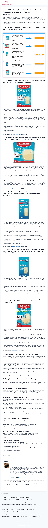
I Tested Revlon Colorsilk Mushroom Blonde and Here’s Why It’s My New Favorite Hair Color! (17, 494)
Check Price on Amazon (39, 45)
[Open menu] (46, 2)
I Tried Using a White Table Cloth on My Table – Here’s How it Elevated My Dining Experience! (18, 484)
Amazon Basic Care (8, 192)
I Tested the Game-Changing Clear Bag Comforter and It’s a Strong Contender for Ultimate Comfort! (19, 504)
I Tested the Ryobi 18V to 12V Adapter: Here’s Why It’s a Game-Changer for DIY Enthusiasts (17, 502)
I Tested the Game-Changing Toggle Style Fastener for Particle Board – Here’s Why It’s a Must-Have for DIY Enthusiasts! (22, 516)
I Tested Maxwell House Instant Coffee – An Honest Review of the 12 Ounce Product (16, 497)
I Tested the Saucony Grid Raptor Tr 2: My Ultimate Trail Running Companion (14, 506)
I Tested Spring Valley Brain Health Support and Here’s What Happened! (13, 511)
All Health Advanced (9, 80)
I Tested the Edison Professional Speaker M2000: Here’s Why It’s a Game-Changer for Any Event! (18, 499)
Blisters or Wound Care (32, 139)
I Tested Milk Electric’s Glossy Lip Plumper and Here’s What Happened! (15, 486)
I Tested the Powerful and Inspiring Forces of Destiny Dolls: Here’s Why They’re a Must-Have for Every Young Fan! (21, 483)
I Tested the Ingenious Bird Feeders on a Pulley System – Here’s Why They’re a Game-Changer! (17, 509)
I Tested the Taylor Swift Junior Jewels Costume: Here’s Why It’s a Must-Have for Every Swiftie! (18, 514)
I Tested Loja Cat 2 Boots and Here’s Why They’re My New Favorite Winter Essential (17, 481)
